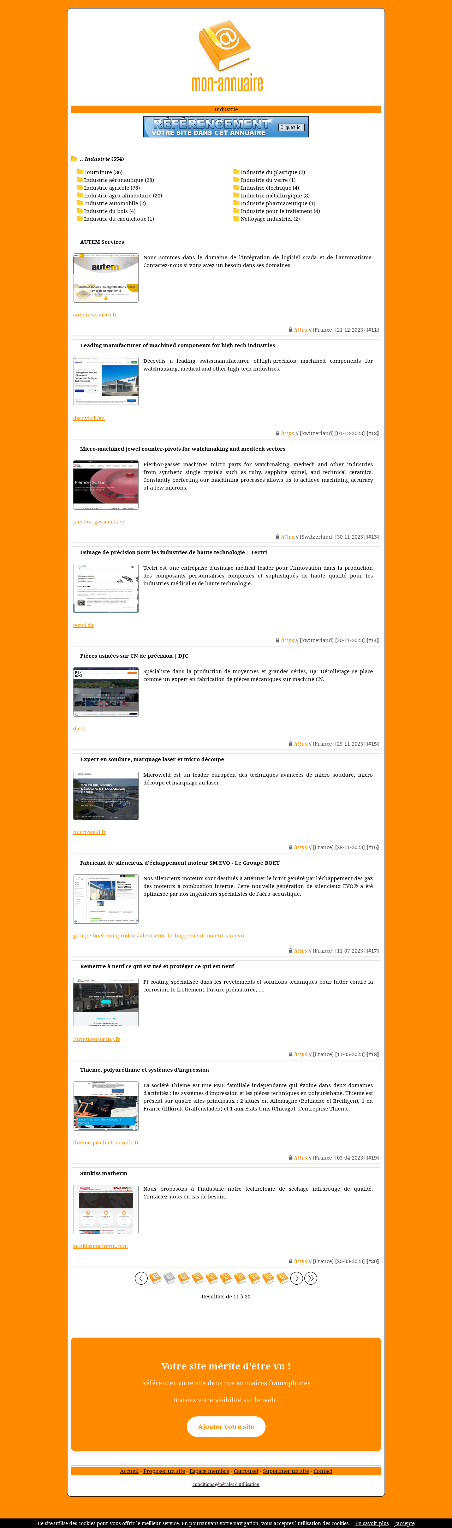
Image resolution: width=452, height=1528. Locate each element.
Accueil (129, 1470)
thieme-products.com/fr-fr (106, 1142)
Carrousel (246, 1470)
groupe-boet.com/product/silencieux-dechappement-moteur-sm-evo (158, 935)
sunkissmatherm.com (100, 1245)
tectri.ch (83, 624)
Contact (323, 1470)
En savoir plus (372, 1523)
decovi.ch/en (89, 417)
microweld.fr (89, 831)
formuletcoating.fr (96, 1038)
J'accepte (404, 1523)
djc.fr (80, 728)
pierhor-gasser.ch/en (99, 521)
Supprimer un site (286, 1470)
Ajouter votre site (226, 1426)
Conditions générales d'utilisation (226, 1484)
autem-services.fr (95, 314)
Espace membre (209, 1470)
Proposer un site (164, 1470)
